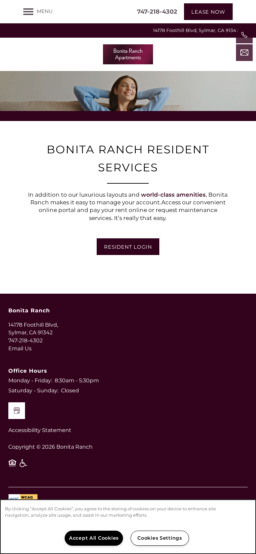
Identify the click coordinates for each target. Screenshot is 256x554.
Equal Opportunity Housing (12, 465)
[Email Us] (244, 52)
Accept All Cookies (94, 538)
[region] (128, 526)
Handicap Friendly (24, 465)
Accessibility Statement (39, 430)
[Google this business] (16, 410)
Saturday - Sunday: (33, 390)
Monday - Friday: (30, 380)
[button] (208, 11)
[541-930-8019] (244, 35)
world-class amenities (173, 195)
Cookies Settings (159, 538)
